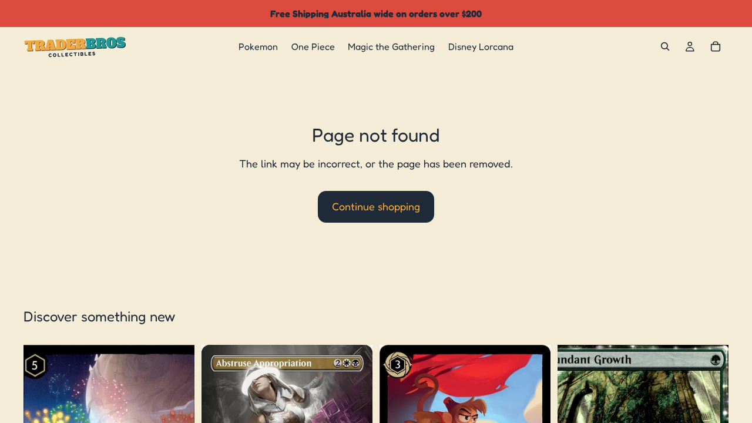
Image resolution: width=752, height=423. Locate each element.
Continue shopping (376, 206)
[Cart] (715, 46)
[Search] (665, 46)
